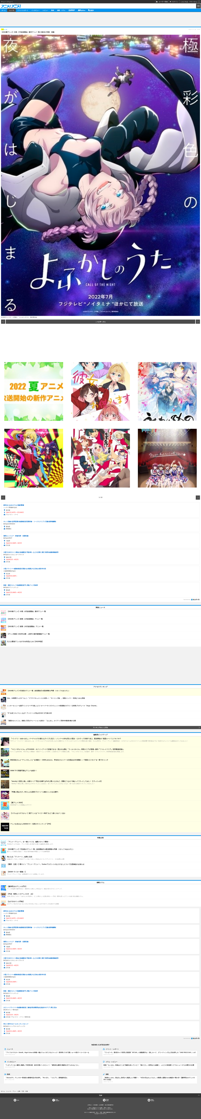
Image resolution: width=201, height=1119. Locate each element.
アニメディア (71, 10)
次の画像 (198, 322)
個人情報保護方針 (109, 1105)
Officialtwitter (107, 1100)
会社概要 (101, 1105)
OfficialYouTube (152, 1100)
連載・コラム (61, 10)
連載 (107, 1074)
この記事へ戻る (100, 321)
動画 (52, 10)
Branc (91, 10)
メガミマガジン (81, 10)
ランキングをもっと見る (100, 727)
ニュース (11, 10)
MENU (198, 6)
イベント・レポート (112, 1049)
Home (18, 1100)
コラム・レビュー (111, 1061)
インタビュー (35, 10)
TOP (100, 1095)
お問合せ (90, 1105)
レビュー (45, 10)
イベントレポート (22, 10)
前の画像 (3, 322)
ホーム (4, 10)
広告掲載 (95, 1105)
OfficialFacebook (57, 1100)
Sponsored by (187, 599)
